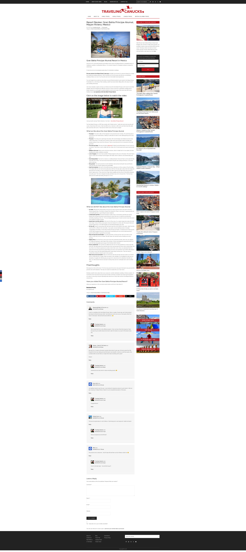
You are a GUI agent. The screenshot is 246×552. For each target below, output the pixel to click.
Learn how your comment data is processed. (114, 528)
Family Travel (98, 541)
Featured (96, 28)
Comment (89, 484)
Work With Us (89, 539)
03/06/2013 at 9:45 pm (98, 347)
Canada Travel (98, 539)
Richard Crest (96, 416)
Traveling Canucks (123, 9)
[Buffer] (1, 277)
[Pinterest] (1, 275)
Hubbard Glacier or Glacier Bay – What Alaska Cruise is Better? (147, 167)
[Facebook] (1, 271)
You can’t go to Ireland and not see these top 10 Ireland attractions (147, 309)
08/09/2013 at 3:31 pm (100, 400)
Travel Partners (104, 28)
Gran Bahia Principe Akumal (117, 121)
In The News (89, 541)
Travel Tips (97, 537)
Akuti (94, 447)
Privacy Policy (107, 537)
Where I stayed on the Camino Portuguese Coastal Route (145, 131)
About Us (88, 535)
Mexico (99, 28)
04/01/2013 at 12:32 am (98, 385)
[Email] (1, 279)
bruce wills (95, 383)
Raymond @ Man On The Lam (99, 307)
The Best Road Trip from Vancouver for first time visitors (147, 112)
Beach (92, 28)
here (155, 51)
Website (88, 511)
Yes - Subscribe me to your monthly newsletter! (97, 523)
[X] (1, 273)
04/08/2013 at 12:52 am (98, 418)
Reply (90, 319)
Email (88, 504)
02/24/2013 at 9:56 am (98, 309)
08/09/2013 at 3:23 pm (100, 326)
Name (88, 498)
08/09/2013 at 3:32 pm (100, 462)
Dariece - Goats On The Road (99, 345)
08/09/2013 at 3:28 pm (100, 367)
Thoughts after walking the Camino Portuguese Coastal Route (147, 94)
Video (108, 28)
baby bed (110, 145)
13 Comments (104, 27)
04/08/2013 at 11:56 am (98, 449)
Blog (96, 535)
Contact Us (88, 537)
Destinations (107, 535)
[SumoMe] (1, 281)
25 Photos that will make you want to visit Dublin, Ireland (147, 289)
